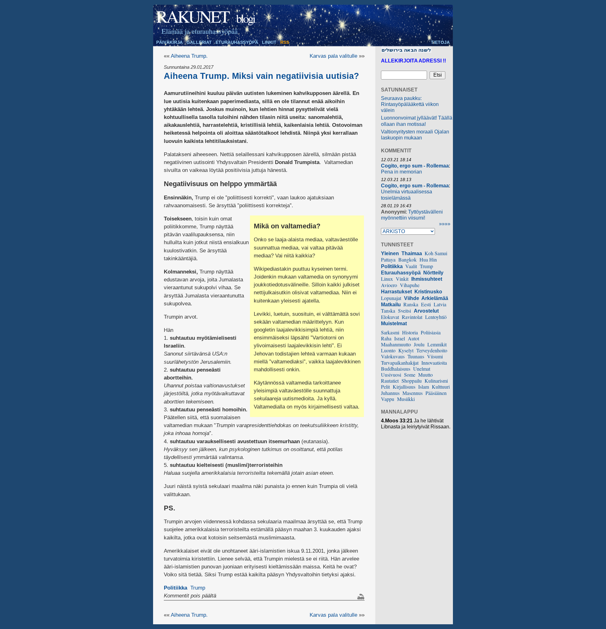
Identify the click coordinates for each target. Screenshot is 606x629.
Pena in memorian (401, 171)
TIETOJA (440, 42)
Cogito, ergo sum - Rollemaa (415, 165)
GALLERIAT (199, 42)
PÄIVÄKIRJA (169, 42)
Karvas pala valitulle (333, 56)
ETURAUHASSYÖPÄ (237, 42)
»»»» (444, 223)
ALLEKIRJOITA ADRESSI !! (413, 60)
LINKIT (269, 42)
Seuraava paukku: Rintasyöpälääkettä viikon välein (410, 104)
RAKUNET (192, 16)
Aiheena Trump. (189, 56)
